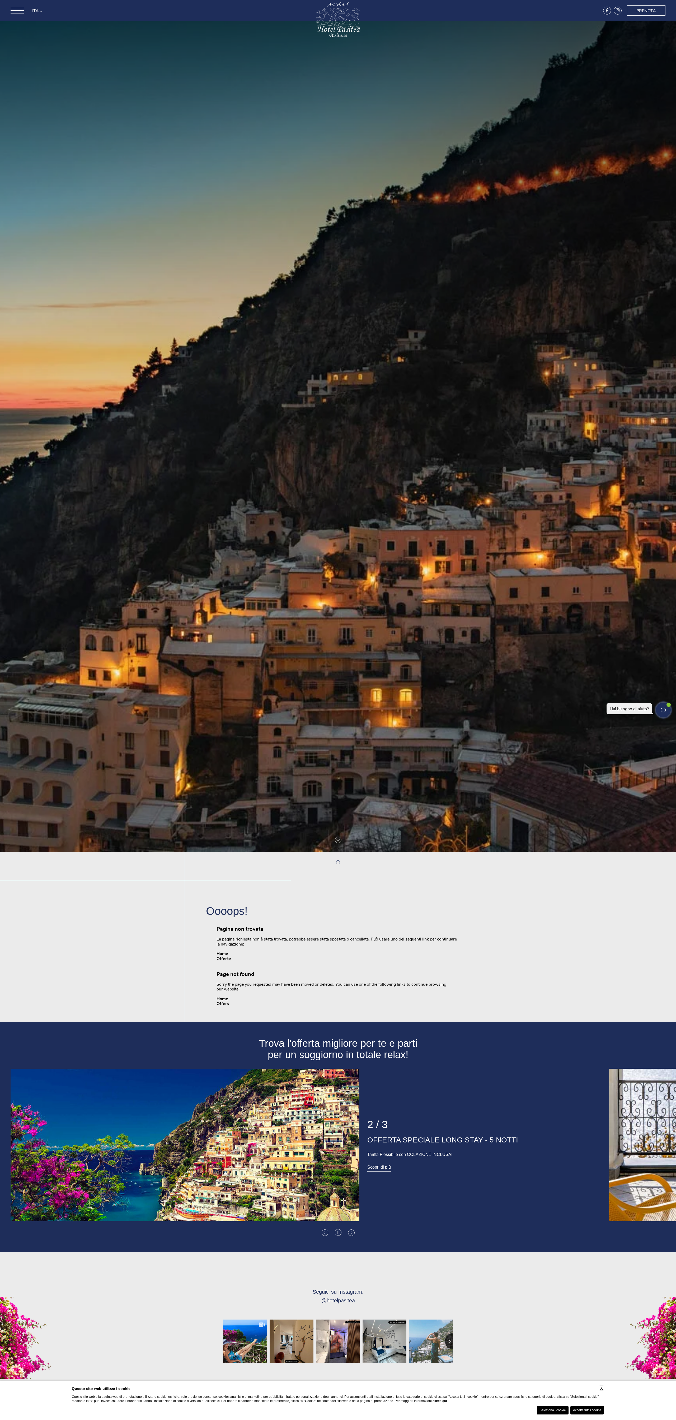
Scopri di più (379, 1167)
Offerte (224, 958)
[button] (325, 1232)
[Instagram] (618, 16)
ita (36, 15)
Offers (223, 1003)
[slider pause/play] (338, 1232)
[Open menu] (17, 16)
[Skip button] (338, 839)
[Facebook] (607, 16)
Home (222, 953)
